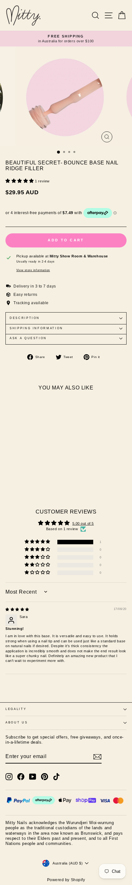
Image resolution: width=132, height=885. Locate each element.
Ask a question (28, 338)
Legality (15, 709)
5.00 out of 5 (83, 523)
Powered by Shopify (66, 880)
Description (25, 318)
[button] (20, 181)
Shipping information (36, 328)
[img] (17, 609)
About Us (16, 722)
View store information (33, 270)
